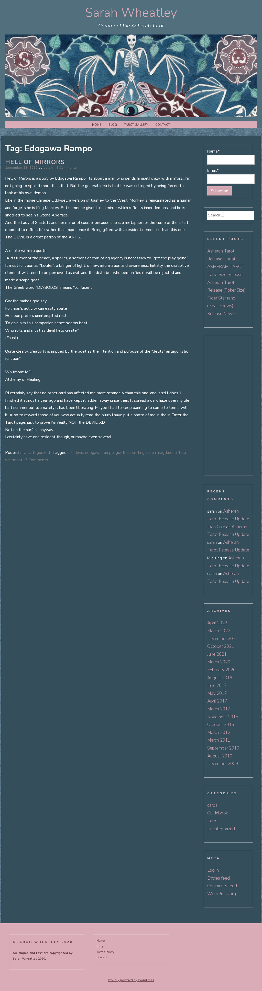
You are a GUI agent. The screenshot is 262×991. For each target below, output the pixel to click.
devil (78, 452)
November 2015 (222, 717)
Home (96, 125)
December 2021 (222, 639)
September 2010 (223, 748)
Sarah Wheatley (131, 12)
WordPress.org (221, 894)
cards (212, 805)
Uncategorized (37, 452)
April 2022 (217, 623)
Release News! (221, 314)
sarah (48, 168)
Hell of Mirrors (35, 162)
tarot (183, 452)
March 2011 (218, 740)
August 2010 (219, 756)
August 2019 (219, 678)
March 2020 (218, 662)
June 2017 (217, 685)
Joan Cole (216, 527)
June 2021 (217, 654)
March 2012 (218, 732)
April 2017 (217, 701)
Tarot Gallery (136, 125)
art (70, 452)
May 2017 (217, 693)
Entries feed (218, 878)
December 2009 (222, 764)
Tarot (212, 821)
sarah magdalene (161, 452)
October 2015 (220, 725)
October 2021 (220, 646)
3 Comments (67, 168)
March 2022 (218, 631)
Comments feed (222, 886)
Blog (112, 125)
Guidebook (217, 813)
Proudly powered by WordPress (131, 980)
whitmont (14, 460)
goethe (122, 452)
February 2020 (221, 670)
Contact (162, 125)
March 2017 (218, 709)
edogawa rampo (99, 452)
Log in (213, 870)
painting (137, 452)
